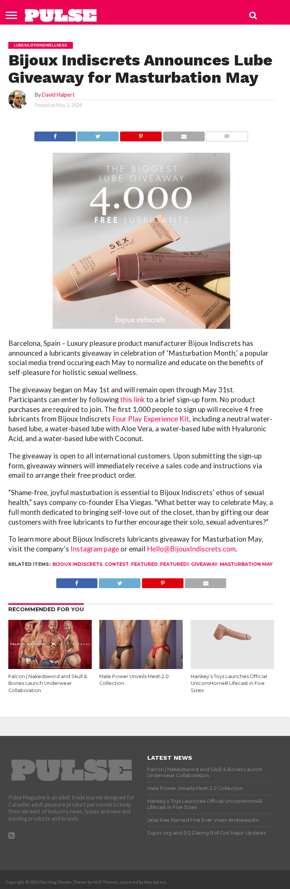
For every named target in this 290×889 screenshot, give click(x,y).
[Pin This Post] (141, 134)
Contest (117, 564)
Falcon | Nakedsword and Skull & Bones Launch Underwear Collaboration (47, 683)
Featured (144, 564)
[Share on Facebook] (55, 134)
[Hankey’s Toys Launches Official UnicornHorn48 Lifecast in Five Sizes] (232, 667)
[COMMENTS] (227, 134)
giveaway (204, 564)
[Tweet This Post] (98, 134)
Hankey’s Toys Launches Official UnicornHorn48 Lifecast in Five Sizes (229, 683)
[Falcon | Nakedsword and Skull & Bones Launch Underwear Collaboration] (50, 667)
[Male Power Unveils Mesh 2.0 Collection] (141, 667)
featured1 (174, 564)
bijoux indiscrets (77, 564)
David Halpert (58, 94)
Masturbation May (246, 564)
